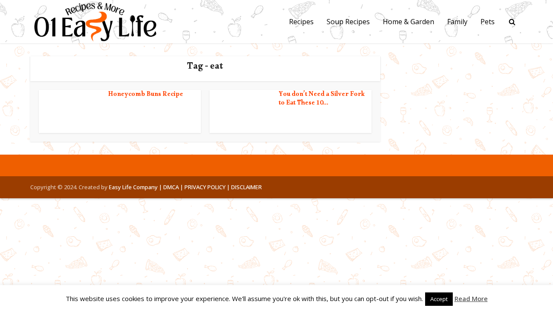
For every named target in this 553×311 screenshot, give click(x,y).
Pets (487, 21)
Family (457, 21)
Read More (471, 298)
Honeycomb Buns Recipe (145, 95)
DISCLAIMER (246, 187)
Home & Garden (408, 21)
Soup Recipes (348, 21)
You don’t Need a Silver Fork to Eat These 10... (322, 99)
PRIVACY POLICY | (207, 187)
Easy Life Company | (135, 187)
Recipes (301, 21)
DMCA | (173, 187)
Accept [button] (439, 299)
